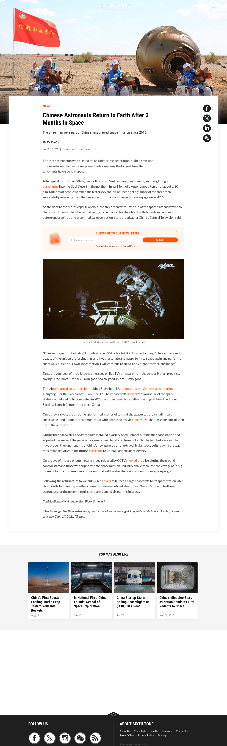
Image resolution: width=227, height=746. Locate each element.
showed (131, 460)
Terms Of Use (127, 735)
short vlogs (139, 420)
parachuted (51, 186)
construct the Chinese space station (148, 388)
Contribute (140, 731)
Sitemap (162, 735)
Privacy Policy (146, 735)
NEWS (47, 105)
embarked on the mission (71, 388)
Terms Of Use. (129, 246)
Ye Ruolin (53, 142)
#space (85, 149)
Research (167, 731)
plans (107, 481)
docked (132, 394)
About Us (125, 731)
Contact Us (182, 731)
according (96, 451)
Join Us (154, 731)
